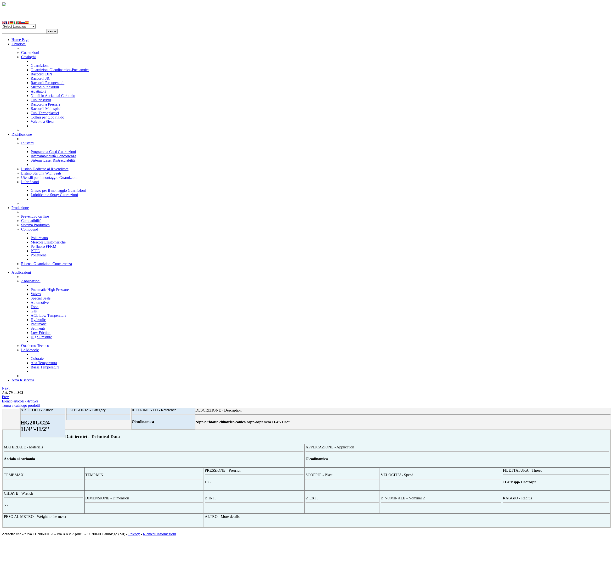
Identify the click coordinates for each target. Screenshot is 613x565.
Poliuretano (39, 238)
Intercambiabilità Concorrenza (53, 156)
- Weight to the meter (35, 516)
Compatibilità (31, 221)
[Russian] (23, 23)
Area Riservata (22, 380)
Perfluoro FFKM (43, 246)
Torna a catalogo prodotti (21, 405)
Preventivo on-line (35, 216)
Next (5, 388)
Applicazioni (21, 272)
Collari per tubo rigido (47, 117)
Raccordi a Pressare (45, 104)
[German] (11, 23)
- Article (37, 410)
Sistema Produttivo (35, 225)
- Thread (522, 470)
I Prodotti (18, 44)
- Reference (154, 410)
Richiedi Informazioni (159, 534)
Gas (34, 311)
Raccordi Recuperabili (47, 83)
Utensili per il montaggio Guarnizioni (49, 177)
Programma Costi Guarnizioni (53, 152)
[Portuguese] (19, 23)
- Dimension (107, 498)
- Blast (319, 475)
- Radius (517, 498)
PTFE (35, 251)
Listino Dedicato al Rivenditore (44, 169)
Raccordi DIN (41, 74)
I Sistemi (27, 143)
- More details (222, 516)
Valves (36, 294)
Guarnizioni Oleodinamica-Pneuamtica (60, 70)
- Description (218, 410)
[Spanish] (27, 23)
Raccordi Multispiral (46, 109)
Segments (38, 328)
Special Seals (41, 298)
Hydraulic (38, 320)
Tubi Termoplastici (45, 113)
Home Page (20, 40)
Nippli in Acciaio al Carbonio (53, 96)
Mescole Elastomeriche (48, 242)
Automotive (40, 302)
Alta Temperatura (44, 363)
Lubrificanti (30, 182)
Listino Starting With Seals (41, 173)
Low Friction (41, 333)
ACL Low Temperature (48, 315)
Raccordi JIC (41, 78)
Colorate (37, 358)
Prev (5, 397)
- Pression (223, 470)
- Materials (23, 447)
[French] (8, 23)
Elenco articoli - (20, 401)
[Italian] (15, 23)
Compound (29, 229)
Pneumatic (38, 324)
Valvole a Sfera (42, 121)
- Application (330, 447)
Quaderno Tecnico (35, 346)
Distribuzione (21, 134)
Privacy (134, 534)
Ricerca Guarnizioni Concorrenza (46, 264)
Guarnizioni (30, 53)
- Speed (397, 475)
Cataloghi (28, 57)
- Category (86, 410)
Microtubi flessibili (45, 87)
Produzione (20, 208)
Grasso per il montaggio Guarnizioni (58, 190)
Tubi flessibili (41, 100)
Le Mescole (30, 350)
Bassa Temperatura (45, 367)
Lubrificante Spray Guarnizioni (54, 195)
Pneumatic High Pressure (50, 290)
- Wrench (18, 493)
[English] (4, 23)
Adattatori (38, 91)
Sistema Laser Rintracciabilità (53, 160)
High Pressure (41, 337)
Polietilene (38, 255)
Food (35, 307)
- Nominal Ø (403, 498)
